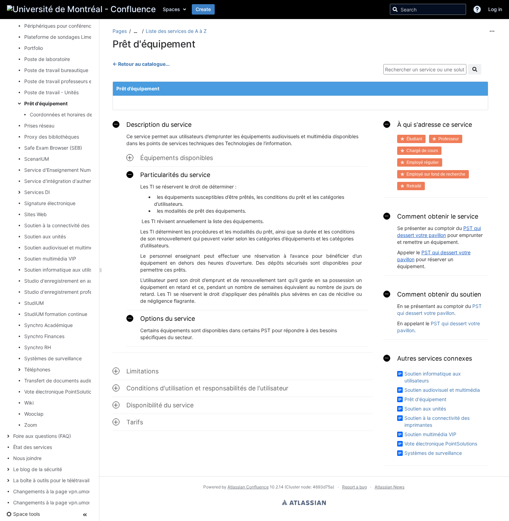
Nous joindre (27, 458)
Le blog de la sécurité (37, 469)
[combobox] (424, 69)
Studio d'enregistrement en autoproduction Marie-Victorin (89, 281)
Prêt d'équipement (46, 103)
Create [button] (203, 9)
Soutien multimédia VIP (50, 259)
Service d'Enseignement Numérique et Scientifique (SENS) (90, 170)
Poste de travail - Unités (51, 92)
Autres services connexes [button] (434, 358)
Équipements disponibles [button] (176, 157)
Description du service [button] (158, 124)
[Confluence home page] (81, 9)
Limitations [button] (142, 371)
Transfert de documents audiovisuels (66, 380)
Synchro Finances (44, 336)
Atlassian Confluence (248, 486)
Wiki (29, 403)
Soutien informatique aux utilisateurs (65, 270)
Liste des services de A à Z (176, 31)
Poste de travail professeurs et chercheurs (72, 81)
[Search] (395, 9)
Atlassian (304, 502)
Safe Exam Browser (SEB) (53, 148)
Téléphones (37, 369)
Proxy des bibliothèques (51, 137)
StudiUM (34, 303)
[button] (477, 9)
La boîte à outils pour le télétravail (51, 480)
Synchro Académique (48, 325)
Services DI (37, 192)
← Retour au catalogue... (141, 64)
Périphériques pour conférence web (64, 26)
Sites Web (35, 214)
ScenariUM (36, 159)
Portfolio (33, 48)
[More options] (492, 31)
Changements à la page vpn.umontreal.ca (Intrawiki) (72, 491)
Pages (120, 31)
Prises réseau (39, 126)
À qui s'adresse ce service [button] (434, 124)
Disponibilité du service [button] (160, 405)
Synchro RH (37, 347)
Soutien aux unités (45, 236)
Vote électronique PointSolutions (60, 392)
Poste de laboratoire (47, 59)
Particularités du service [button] (175, 174)
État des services (32, 447)
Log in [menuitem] (495, 9)
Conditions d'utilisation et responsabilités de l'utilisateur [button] (207, 388)
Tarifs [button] (134, 422)
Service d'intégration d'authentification (67, 181)
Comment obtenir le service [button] (437, 216)
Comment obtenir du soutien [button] (439, 294)
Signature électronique (49, 203)
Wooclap (34, 414)
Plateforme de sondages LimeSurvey (66, 37)
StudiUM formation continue (55, 314)
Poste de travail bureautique (56, 70)
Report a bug (354, 486)
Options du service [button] (167, 318)
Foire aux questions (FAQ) (42, 436)
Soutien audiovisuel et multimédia (62, 247)
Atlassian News (389, 486)
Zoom (30, 425)
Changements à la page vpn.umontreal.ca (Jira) (67, 502)
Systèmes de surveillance (53, 358)
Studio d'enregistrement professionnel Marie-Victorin (83, 292)
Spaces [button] (171, 9)
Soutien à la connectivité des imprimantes (71, 225)
